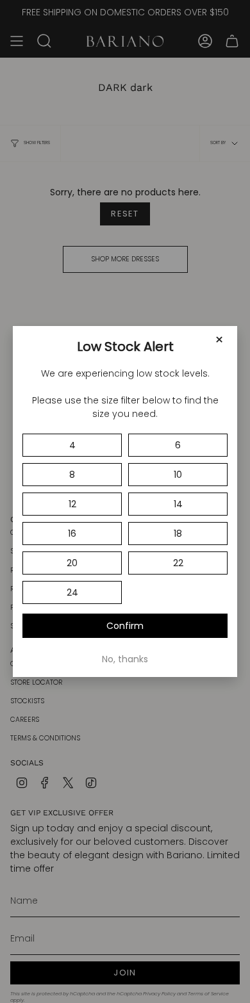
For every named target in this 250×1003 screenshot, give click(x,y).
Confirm (125, 625)
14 (178, 504)
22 (178, 563)
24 (72, 592)
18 (178, 533)
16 (72, 533)
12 (72, 504)
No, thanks (125, 659)
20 (72, 563)
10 (178, 474)
